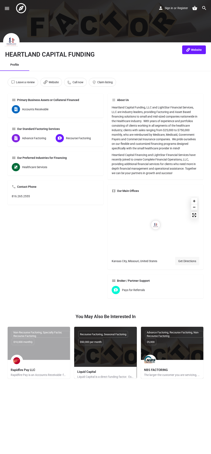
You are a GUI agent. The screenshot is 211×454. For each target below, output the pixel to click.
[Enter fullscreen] (194, 215)
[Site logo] (21, 8)
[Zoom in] (194, 201)
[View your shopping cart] (194, 8)
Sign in (169, 8)
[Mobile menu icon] (7, 8)
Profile (14, 64)
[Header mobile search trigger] (204, 8)
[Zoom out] (194, 207)
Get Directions (187, 261)
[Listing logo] (11, 41)
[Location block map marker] (155, 225)
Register (182, 8)
